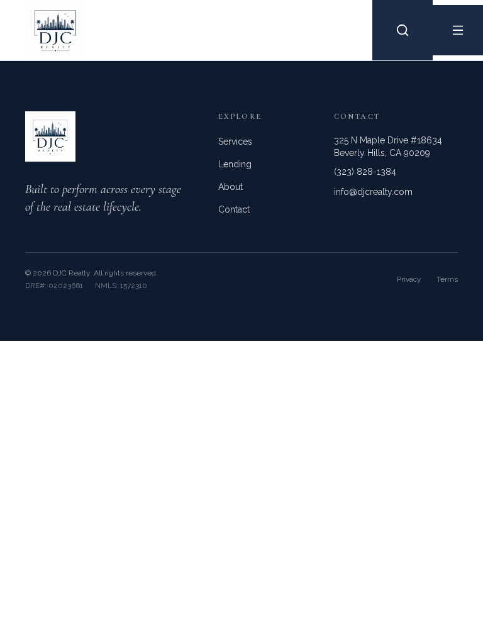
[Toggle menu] (458, 30)
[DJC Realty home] (43, 30)
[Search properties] (402, 30)
